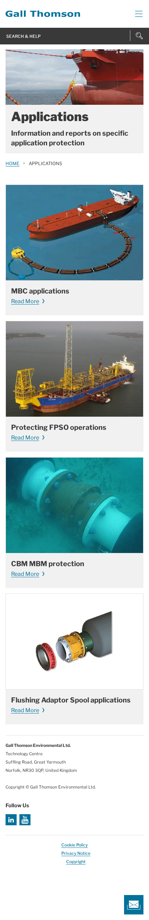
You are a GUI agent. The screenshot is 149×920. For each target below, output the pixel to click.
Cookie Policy (74, 844)
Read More (25, 301)
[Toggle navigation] (136, 13)
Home (12, 163)
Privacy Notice (75, 853)
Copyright (76, 861)
